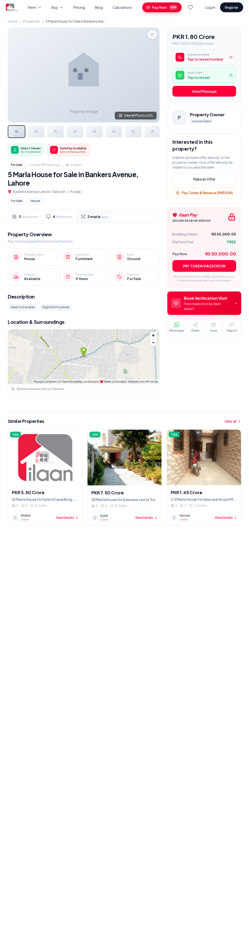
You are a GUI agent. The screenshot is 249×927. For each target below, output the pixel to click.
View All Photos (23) (138, 115)
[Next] (152, 75)
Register (231, 7)
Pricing (79, 7)
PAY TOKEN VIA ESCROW (204, 266)
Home (13, 21)
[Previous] (15, 75)
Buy (54, 7)
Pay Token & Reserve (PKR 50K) (207, 193)
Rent (32, 7)
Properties (31, 21)
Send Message (204, 91)
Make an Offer (204, 179)
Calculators (122, 7)
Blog (99, 7)
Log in (210, 7)
